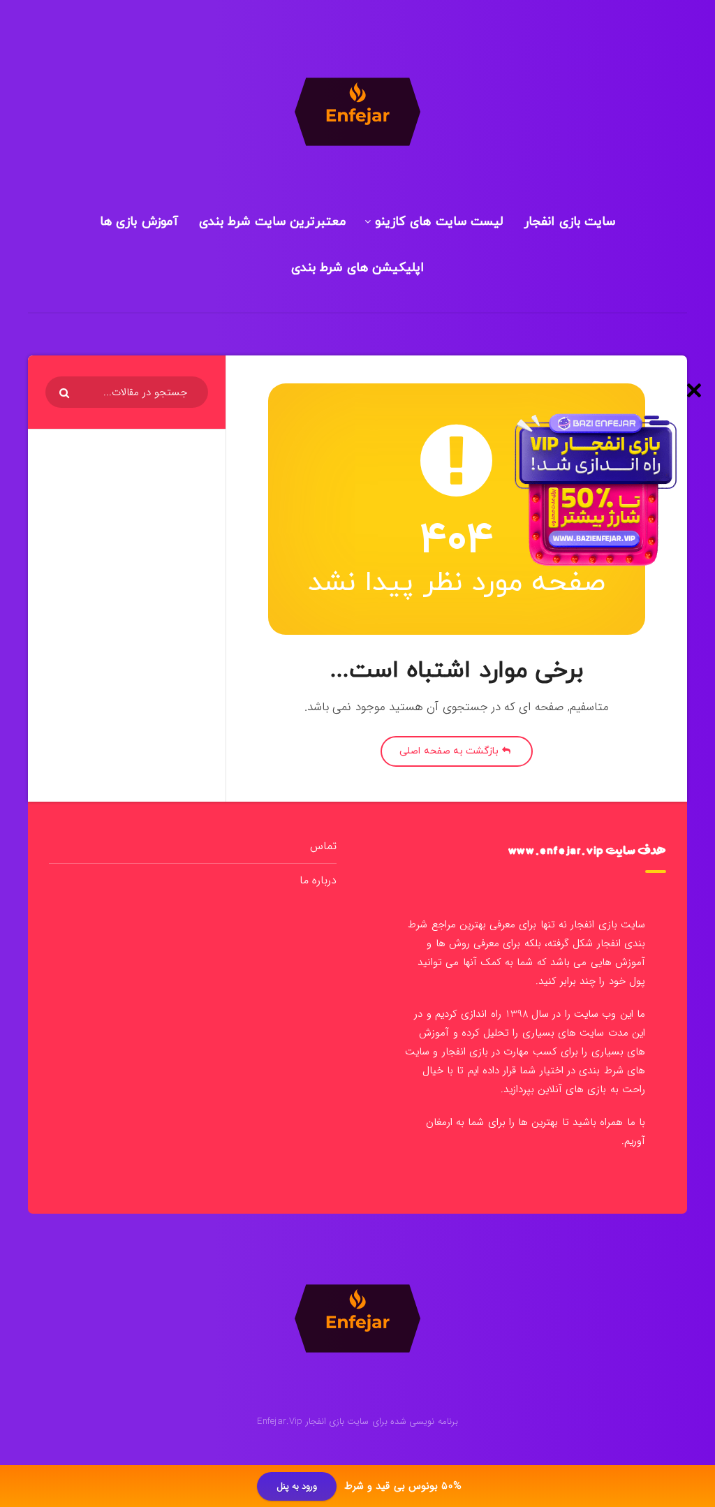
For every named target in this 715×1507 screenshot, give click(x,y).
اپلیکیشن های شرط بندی (358, 268)
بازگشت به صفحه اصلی (450, 751)
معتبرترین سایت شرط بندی (273, 221)
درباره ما (318, 880)
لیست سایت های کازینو (439, 221)
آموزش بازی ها (139, 221)
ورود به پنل (297, 1486)
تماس (323, 846)
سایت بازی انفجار (569, 221)
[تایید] (66, 393)
